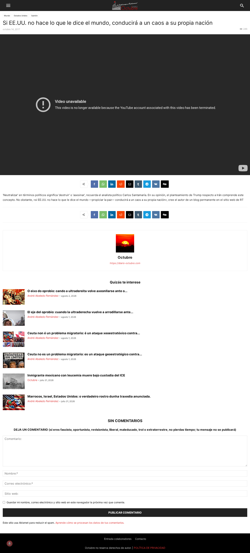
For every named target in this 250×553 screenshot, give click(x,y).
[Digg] (165, 184)
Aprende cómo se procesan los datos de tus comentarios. (89, 522)
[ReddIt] (121, 184)
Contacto (140, 538)
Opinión (34, 15)
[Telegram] (147, 184)
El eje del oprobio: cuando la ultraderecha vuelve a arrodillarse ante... (80, 312)
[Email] (129, 184)
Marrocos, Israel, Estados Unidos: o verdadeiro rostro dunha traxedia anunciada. (89, 396)
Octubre (125, 257)
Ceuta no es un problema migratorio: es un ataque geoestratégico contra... (84, 354)
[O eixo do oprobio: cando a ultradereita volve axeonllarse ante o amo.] (14, 297)
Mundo (7, 15)
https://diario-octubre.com (125, 263)
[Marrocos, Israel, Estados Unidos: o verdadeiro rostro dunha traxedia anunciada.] (14, 403)
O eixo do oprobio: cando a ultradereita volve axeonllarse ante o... (77, 291)
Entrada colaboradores (117, 538)
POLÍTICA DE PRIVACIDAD (149, 547)
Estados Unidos (20, 15)
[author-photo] (125, 252)
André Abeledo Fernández (43, 295)
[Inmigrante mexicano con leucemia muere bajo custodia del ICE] (14, 381)
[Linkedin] (112, 184)
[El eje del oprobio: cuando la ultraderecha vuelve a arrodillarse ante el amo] (14, 318)
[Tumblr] (138, 184)
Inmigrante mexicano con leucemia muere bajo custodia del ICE (76, 375)
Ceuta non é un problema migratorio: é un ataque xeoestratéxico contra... (83, 333)
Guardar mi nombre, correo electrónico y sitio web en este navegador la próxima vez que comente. (66, 502)
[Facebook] (94, 184)
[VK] (156, 184)
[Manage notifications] (9, 543)
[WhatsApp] (103, 184)
